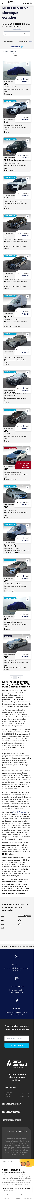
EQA (19, 920)
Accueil (4, 946)
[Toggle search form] (22, 2)
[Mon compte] (28, 2)
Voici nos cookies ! (8, 1190)
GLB (2, 928)
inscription (18, 1045)
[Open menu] (3, 2)
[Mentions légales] (28, 79)
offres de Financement (20, 812)
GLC (2, 916)
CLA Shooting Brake (24, 916)
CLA (2, 920)
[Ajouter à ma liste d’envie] (27, 64)
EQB (2, 924)
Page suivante (23, 677)
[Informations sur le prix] (28, 81)
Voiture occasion (14, 946)
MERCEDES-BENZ (27, 946)
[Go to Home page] (11, 2)
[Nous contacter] (30, 3)
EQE (19, 924)
